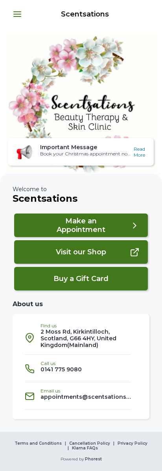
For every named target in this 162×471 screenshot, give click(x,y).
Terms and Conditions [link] (38, 443)
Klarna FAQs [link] (85, 448)
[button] (17, 14)
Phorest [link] (93, 459)
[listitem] (77, 337)
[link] (85, 14)
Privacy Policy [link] (132, 443)
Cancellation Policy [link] (89, 443)
